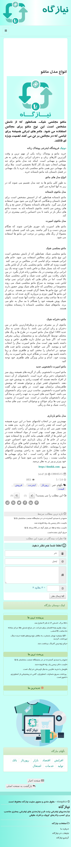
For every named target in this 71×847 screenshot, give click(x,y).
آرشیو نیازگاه (62, 838)
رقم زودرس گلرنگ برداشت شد (52, 644)
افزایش (58, 760)
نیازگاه (55, 11)
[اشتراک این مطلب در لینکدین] (30, 502)
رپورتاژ (45, 485)
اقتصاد (46, 760)
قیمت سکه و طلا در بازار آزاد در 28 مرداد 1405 (45, 528)
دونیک (63, 148)
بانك (14, 760)
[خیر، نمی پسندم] (17, 495)
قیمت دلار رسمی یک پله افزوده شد (50, 523)
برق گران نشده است (56, 533)
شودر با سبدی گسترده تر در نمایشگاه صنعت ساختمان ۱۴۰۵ (40, 519)
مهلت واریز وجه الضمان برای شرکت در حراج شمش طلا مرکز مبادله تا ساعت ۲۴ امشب (37, 629)
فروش (18, 485)
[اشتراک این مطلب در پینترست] (36, 502)
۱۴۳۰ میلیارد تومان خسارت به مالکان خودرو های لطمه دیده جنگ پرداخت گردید (38, 637)
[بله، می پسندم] (32, 495)
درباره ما (64, 829)
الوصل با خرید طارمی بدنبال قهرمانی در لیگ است (44, 670)
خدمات (49, 765)
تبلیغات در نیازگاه (60, 833)
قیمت (61, 488)
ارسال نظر (56, 596)
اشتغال (37, 765)
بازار (35, 760)
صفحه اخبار (34, 780)
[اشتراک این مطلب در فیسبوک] (24, 502)
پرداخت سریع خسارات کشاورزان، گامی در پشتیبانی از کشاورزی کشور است (38, 676)
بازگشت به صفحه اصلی (19, 786)
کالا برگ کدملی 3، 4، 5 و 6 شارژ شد (50, 623)
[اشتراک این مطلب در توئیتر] (19, 502)
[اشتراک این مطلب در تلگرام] (7, 502)
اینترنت (32, 485)
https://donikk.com (49, 466)
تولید (60, 765)
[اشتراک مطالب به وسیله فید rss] (13, 502)
